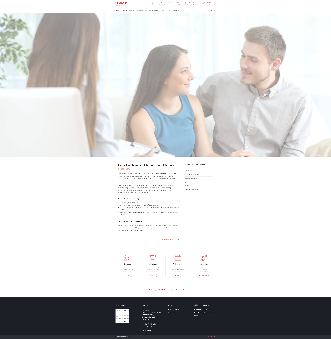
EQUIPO (131, 10)
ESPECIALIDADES (141, 10)
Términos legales (173, 310)
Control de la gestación (192, 174)
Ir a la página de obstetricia (170, 239)
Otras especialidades (192, 189)
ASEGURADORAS (153, 10)
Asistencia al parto (191, 178)
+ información (146, 330)
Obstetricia (188, 170)
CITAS (162, 10)
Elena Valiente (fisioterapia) (203, 313)
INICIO (117, 10)
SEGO (196, 316)
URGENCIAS (176, 10)
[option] (165, 97)
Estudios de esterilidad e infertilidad (193, 184)
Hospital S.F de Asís (200, 310)
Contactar (171, 313)
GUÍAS (168, 10)
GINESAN (124, 10)
